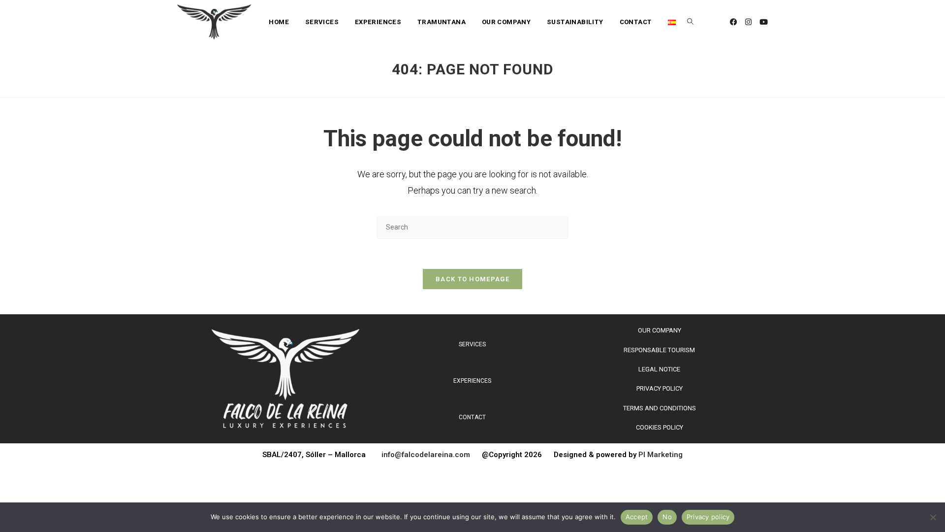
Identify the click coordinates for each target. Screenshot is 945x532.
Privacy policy (708, 517)
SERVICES (472, 344)
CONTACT (472, 417)
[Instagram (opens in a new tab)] (748, 22)
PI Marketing (660, 454)
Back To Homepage (472, 279)
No (667, 517)
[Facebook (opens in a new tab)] (733, 22)
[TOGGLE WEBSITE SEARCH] (690, 22)
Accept (637, 517)
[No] (933, 517)
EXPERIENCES (472, 380)
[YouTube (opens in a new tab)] (764, 22)
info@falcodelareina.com (431, 454)
